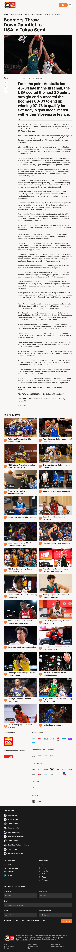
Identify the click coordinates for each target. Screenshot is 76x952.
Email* (6, 901)
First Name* (8, 891)
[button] (63, 5)
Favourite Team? (45, 911)
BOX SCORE (23, 406)
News (12, 14)
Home (6, 14)
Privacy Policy (40, 920)
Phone (6, 911)
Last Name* (43, 891)
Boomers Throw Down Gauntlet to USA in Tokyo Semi (38, 14)
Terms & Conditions (25, 920)
